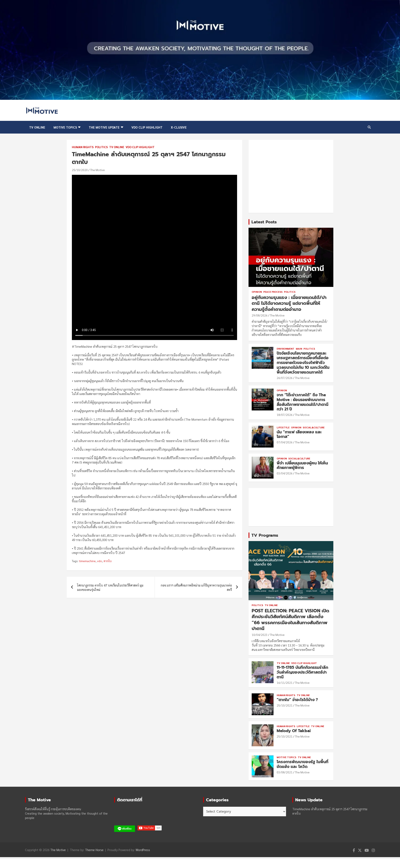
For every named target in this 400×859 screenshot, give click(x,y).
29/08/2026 (260, 315)
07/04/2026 (284, 442)
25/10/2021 (284, 705)
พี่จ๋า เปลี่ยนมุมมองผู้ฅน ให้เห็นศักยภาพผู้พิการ (302, 465)
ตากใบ (108, 561)
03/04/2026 (284, 473)
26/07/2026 (284, 378)
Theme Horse (94, 850)
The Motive (97, 170)
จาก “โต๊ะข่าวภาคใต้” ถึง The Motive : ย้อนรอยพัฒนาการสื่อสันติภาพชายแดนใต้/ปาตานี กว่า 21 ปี (302, 402)
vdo (99, 561)
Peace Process (272, 291)
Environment (285, 348)
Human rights (83, 147)
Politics (101, 147)
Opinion (257, 291)
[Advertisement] (291, 176)
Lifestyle (283, 427)
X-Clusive (179, 127)
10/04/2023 (260, 634)
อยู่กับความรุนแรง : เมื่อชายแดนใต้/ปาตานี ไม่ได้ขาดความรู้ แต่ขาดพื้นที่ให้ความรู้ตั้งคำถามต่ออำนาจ (289, 303)
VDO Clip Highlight (146, 127)
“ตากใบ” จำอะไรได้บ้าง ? (297, 700)
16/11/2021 (284, 682)
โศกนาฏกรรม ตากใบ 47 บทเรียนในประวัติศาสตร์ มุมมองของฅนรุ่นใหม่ (110, 587)
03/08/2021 (284, 772)
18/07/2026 (284, 414)
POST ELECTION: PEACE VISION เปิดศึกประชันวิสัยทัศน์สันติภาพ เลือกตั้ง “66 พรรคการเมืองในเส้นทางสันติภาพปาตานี (290, 619)
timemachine (87, 561)
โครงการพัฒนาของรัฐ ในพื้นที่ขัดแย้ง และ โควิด (302, 764)
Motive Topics (65, 127)
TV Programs (264, 535)
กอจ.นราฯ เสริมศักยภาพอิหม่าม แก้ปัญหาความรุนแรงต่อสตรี (196, 587)
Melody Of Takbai (294, 731)
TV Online (37, 127)
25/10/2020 (80, 170)
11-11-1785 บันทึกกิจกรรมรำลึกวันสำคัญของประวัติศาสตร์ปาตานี (302, 672)
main (299, 348)
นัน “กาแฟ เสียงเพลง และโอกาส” (299, 434)
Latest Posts (264, 222)
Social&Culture (314, 427)
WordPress (143, 850)
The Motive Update (104, 127)
